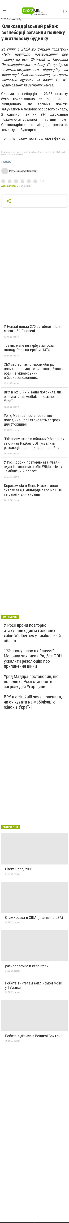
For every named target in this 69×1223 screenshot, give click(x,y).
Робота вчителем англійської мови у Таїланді (33, 985)
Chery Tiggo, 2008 (19, 869)
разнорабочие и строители (27, 966)
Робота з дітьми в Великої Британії (33, 1036)
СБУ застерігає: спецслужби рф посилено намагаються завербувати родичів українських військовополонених (34, 371)
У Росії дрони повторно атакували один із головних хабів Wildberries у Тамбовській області (33, 466)
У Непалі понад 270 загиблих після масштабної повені (32, 328)
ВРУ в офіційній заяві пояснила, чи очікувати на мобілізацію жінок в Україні (32, 396)
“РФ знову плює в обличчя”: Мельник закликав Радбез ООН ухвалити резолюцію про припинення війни (34, 443)
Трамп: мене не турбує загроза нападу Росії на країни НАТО (29, 347)
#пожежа (6, 161)
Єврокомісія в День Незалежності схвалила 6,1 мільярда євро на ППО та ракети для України (33, 490)
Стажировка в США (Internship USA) (34, 917)
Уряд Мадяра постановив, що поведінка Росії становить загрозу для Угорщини (32, 420)
